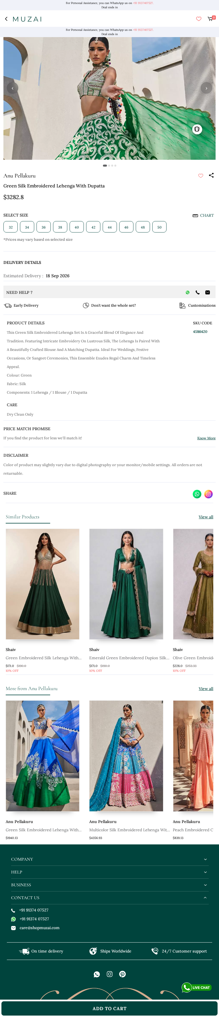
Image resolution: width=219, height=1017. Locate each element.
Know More (206, 438)
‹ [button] (12, 88)
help (16, 872)
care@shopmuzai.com (40, 927)
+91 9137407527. (143, 3)
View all (206, 516)
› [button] (206, 88)
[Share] (211, 175)
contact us (25, 898)
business (21, 885)
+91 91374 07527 (33, 910)
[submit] (200, 175)
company (22, 859)
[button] (105, 166)
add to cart (110, 1008)
